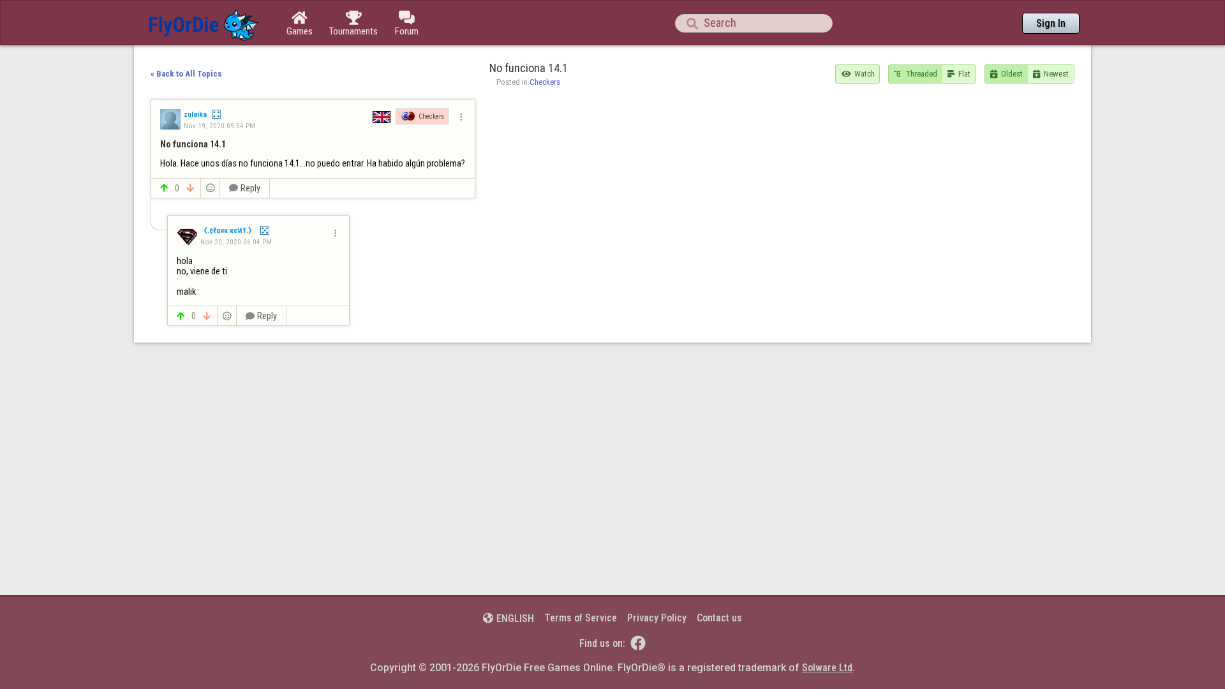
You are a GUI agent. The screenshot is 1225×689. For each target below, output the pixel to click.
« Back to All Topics (186, 73)
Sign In (1050, 23)
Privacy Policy (657, 618)
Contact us (719, 618)
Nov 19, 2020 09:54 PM (219, 125)
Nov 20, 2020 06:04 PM (236, 241)
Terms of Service (580, 618)
